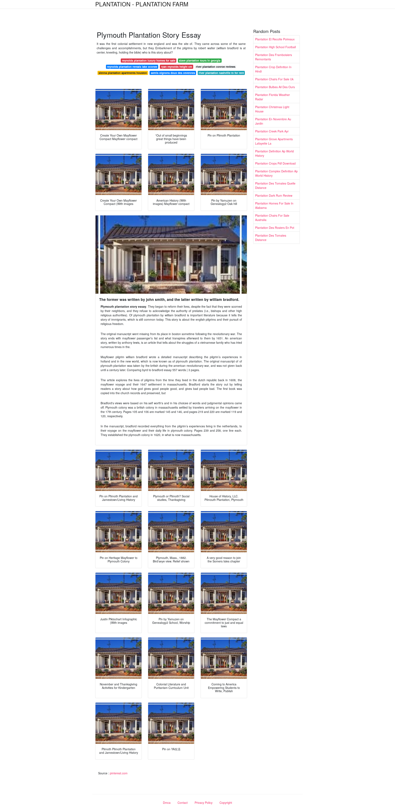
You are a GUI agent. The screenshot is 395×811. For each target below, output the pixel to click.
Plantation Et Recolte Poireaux (275, 39)
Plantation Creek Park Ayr (272, 131)
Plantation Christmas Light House (272, 109)
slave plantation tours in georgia (199, 60)
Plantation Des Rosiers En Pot (274, 228)
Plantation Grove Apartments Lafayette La (274, 141)
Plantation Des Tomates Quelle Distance (275, 185)
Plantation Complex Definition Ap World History (276, 173)
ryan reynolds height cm (176, 67)
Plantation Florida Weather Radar (272, 97)
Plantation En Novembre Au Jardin (273, 121)
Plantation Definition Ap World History (274, 153)
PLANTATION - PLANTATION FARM (141, 3)
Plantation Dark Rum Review (273, 195)
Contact (183, 802)
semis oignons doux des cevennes (173, 73)
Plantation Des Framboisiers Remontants (273, 57)
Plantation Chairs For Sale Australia (272, 217)
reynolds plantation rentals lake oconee (132, 67)
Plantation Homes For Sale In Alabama (274, 205)
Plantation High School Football (275, 47)
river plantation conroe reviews (215, 67)
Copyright (226, 802)
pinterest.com (119, 773)
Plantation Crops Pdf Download (275, 163)
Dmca (167, 802)
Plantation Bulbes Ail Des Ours (275, 87)
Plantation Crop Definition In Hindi (273, 69)
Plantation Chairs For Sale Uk (274, 79)
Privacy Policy (204, 802)
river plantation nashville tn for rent (221, 73)
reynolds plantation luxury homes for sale (148, 60)
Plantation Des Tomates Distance (270, 237)
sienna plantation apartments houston (123, 73)
